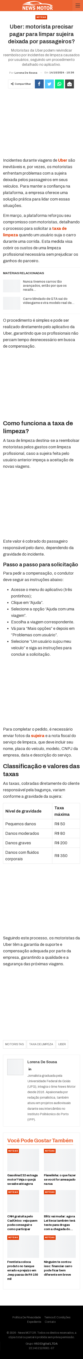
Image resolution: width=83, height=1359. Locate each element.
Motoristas (14, 1044)
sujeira (38, 735)
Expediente (34, 1321)
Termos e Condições (57, 1317)
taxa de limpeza (41, 1044)
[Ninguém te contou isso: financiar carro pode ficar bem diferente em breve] (60, 1246)
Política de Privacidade (26, 1317)
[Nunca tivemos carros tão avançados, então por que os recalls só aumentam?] (11, 286)
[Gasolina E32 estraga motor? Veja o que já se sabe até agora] (23, 1160)
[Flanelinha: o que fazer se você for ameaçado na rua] (60, 1160)
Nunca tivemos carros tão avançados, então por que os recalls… (45, 285)
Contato (50, 1321)
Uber (62, 160)
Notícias (41, 17)
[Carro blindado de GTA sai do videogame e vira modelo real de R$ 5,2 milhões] (11, 303)
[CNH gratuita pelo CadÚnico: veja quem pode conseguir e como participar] (23, 1201)
